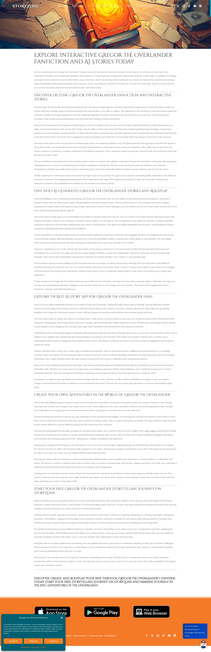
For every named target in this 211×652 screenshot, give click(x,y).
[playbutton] (102, 607)
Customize (53, 641)
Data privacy (35, 647)
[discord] (200, 6)
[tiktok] (189, 6)
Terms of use (95, 635)
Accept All (13, 641)
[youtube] (195, 6)
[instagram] (183, 6)
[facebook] (172, 6)
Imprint (43, 647)
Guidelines (110, 635)
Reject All (33, 641)
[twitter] (178, 6)
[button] (62, 617)
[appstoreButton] (52, 607)
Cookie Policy (25, 647)
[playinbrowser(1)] (151, 606)
